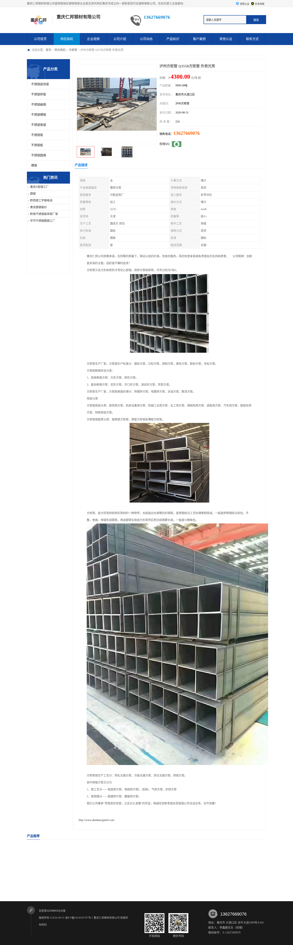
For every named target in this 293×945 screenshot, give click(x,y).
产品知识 (172, 39)
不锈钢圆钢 (38, 155)
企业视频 (93, 39)
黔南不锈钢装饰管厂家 (44, 213)
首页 (48, 49)
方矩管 (73, 49)
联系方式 (252, 39)
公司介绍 (119, 39)
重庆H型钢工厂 (39, 186)
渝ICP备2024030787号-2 (79, 917)
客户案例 (199, 39)
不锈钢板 (37, 145)
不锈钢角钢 (38, 124)
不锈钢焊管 (38, 94)
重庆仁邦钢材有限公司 (107, 917)
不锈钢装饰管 (40, 84)
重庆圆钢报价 (38, 207)
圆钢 (33, 193)
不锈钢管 (37, 135)
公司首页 (40, 39)
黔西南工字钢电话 (41, 200)
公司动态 (146, 39)
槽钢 (34, 165)
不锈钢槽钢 (38, 114)
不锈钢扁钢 (38, 104)
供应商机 (66, 39)
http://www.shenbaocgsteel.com (96, 820)
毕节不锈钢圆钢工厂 (42, 220)
